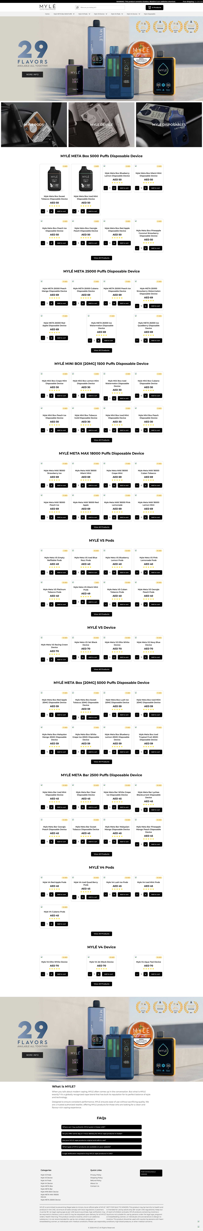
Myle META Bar (47, 1189)
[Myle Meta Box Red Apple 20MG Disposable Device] (54, 694)
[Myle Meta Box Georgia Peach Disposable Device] (85, 222)
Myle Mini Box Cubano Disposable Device (148, 382)
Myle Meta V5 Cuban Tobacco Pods (117, 590)
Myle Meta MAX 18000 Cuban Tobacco (148, 471)
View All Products (101, 258)
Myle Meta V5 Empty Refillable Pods (54, 558)
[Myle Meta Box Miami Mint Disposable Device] (148, 167)
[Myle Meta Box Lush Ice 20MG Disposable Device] (117, 694)
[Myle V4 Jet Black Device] (101, 957)
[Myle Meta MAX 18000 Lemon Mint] (148, 496)
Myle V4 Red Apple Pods (54, 882)
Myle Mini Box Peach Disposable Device (149, 416)
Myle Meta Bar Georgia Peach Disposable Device (54, 828)
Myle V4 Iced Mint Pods (148, 882)
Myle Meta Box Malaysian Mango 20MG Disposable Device (54, 737)
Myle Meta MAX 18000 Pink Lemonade (117, 503)
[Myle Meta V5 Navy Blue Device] (148, 638)
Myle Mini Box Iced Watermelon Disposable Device (117, 383)
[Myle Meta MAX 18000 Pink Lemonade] (117, 496)
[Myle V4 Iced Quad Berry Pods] (85, 877)
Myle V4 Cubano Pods (54, 912)
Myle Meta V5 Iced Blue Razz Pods (85, 558)
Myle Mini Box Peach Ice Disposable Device (54, 416)
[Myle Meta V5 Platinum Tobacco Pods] (54, 583)
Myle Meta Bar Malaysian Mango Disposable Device (117, 828)
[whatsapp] (200, 1228)
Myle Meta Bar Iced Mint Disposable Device (54, 793)
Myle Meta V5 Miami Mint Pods (85, 588)
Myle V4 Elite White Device (54, 962)
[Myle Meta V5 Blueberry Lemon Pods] (117, 551)
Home (47, 14)
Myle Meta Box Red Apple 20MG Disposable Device (54, 701)
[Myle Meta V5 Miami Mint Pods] (85, 582)
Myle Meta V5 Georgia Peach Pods (148, 590)
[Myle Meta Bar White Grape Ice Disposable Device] (117, 786)
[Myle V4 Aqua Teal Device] (148, 957)
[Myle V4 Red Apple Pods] (54, 877)
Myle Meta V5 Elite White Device (117, 643)
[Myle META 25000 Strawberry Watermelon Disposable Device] (148, 282)
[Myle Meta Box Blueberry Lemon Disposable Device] (117, 167)
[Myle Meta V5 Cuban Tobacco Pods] (117, 583)
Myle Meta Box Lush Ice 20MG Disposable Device (117, 701)
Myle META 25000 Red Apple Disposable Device (54, 324)
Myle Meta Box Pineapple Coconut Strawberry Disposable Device (148, 233)
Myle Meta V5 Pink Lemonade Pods (149, 558)
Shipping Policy (96, 1178)
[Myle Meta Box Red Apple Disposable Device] (117, 222)
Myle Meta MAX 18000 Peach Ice (54, 503)
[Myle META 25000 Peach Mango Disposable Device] (54, 282)
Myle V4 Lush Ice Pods (117, 882)
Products (156, 7)
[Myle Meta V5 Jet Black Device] (85, 638)
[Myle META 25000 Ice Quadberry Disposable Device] (148, 317)
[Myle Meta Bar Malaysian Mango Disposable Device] (117, 821)
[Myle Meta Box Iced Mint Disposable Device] (85, 179)
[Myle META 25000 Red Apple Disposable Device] (54, 317)
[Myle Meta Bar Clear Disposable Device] (85, 786)
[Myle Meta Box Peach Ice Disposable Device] (54, 222)
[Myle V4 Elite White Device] (54, 957)
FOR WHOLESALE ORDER (148, 1173)
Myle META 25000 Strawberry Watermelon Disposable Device (148, 291)
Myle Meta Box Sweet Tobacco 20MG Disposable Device (86, 702)
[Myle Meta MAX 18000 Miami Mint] (85, 464)
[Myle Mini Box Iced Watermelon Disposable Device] (117, 375)
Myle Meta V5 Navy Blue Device (148, 643)
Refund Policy (95, 1180)
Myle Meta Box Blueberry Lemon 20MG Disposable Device (117, 737)
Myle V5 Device (99, 14)
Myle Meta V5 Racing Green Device (54, 646)
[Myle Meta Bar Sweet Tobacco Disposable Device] (85, 821)
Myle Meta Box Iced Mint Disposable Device (86, 197)
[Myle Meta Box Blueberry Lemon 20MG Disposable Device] (117, 728)
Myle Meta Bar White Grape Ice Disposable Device (117, 793)
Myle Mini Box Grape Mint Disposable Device (54, 382)
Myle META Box (47, 1186)
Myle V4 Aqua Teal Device (148, 962)
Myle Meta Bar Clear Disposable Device (86, 793)
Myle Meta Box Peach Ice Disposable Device (54, 229)
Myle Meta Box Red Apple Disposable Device (117, 229)
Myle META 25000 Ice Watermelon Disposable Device (101, 325)
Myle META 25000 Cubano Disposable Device (85, 289)
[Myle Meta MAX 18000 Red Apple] (85, 496)
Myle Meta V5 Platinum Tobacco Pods (54, 590)
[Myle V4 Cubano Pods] (54, 907)
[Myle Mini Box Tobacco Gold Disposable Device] (85, 409)
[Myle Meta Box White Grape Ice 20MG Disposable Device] (85, 728)
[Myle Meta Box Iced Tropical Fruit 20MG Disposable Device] (148, 728)
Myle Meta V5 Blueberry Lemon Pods (117, 558)
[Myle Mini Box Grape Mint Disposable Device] (54, 375)
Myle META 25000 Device (50, 1200)
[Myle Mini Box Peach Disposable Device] (148, 409)
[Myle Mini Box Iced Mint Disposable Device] (117, 409)
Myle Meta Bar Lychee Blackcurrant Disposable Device (148, 795)
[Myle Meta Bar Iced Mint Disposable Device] (54, 786)
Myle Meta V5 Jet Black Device (86, 643)
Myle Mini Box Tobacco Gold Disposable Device (85, 416)
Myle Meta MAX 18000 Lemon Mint (148, 503)
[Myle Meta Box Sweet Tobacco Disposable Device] (54, 179)
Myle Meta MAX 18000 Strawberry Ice (54, 471)
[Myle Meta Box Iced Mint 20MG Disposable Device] (148, 694)
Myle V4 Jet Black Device (101, 962)
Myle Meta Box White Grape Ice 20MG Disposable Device (86, 737)
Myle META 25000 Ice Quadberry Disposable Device (148, 325)
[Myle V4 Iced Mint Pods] (148, 877)
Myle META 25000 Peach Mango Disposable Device (54, 289)
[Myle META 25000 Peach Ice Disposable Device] (117, 282)
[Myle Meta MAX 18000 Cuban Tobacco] (148, 464)
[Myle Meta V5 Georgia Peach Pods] (148, 583)
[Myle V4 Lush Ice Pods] (117, 877)
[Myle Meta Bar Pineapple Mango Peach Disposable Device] (148, 821)
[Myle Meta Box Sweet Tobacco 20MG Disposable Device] (85, 694)
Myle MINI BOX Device (49, 1192)
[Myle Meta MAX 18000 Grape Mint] (117, 464)
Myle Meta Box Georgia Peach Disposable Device (86, 229)
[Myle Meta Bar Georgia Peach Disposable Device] (54, 821)
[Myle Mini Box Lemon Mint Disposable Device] (85, 375)
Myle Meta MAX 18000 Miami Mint (85, 471)
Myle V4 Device (132, 14)
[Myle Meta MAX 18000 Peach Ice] (54, 496)
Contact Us (94, 1186)
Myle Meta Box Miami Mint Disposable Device (149, 174)
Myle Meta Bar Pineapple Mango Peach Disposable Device (148, 829)
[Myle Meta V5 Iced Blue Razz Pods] (85, 551)
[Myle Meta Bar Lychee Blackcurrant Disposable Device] (148, 786)
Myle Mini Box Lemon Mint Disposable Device (86, 382)
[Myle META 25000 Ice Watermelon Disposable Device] (101, 317)
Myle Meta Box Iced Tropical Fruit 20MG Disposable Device (148, 737)
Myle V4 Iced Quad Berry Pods (86, 883)
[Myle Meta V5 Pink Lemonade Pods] (148, 551)
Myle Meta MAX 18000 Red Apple (86, 503)
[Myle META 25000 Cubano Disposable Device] (85, 282)
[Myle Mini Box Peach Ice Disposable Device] (54, 409)
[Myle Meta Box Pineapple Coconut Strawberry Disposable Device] (148, 223)
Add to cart (61, 211)
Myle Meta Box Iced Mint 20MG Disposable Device (149, 701)
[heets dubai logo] (48, 7)
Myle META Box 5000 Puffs (63, 14)
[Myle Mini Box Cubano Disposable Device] (148, 375)
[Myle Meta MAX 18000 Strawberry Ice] (54, 464)
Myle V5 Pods (82, 14)
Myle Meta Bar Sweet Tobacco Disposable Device (86, 828)
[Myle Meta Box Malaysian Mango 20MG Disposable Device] (54, 728)
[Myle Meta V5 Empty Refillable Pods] (54, 551)
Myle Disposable (149, 14)
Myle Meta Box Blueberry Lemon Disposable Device (117, 174)
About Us (94, 1183)
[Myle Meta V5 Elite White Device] (117, 638)
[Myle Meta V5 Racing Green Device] (54, 639)
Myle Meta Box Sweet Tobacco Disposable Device (54, 197)
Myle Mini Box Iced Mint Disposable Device (117, 416)
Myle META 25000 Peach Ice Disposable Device (117, 289)
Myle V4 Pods (115, 14)
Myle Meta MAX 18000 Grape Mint (117, 471)
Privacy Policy (95, 1175)
